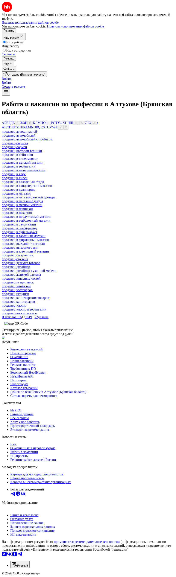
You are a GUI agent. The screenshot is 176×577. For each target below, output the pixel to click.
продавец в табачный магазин (24, 236)
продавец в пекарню (17, 213)
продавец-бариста (15, 143)
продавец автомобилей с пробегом (27, 139)
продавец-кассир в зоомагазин (24, 309)
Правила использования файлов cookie (75, 26)
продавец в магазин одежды (22, 201)
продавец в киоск (14, 178)
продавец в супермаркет (19, 232)
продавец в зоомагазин (18, 166)
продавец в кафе (14, 174)
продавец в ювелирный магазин (25, 251)
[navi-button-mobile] (6, 92)
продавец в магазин (16, 193)
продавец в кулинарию (18, 189)
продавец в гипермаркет (20, 158)
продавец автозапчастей (19, 131)
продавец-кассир (14, 305)
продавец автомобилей (18, 135)
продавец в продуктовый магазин (26, 216)
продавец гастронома (17, 255)
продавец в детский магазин (22, 162)
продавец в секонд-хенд (19, 228)
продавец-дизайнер (16, 267)
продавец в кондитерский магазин (27, 185)
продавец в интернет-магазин (23, 170)
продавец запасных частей (21, 278)
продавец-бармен (14, 147)
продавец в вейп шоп (17, 155)
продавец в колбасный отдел (23, 182)
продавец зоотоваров (17, 290)
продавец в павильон (17, 209)
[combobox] (20, 564)
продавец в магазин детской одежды (28, 197)
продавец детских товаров (21, 263)
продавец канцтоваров (18, 301)
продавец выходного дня (20, 247)
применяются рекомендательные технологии (87, 542)
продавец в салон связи (19, 224)
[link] (9, 69)
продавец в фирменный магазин (25, 240)
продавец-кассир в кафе (19, 313)
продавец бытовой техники (22, 151)
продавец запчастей (16, 286)
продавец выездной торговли (23, 243)
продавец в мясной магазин (22, 205)
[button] (6, 79)
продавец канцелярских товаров (25, 298)
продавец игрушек (15, 294)
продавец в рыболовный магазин (26, 220)
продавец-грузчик (15, 259)
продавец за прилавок (18, 282)
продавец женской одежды (21, 274)
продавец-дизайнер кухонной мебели (29, 271)
